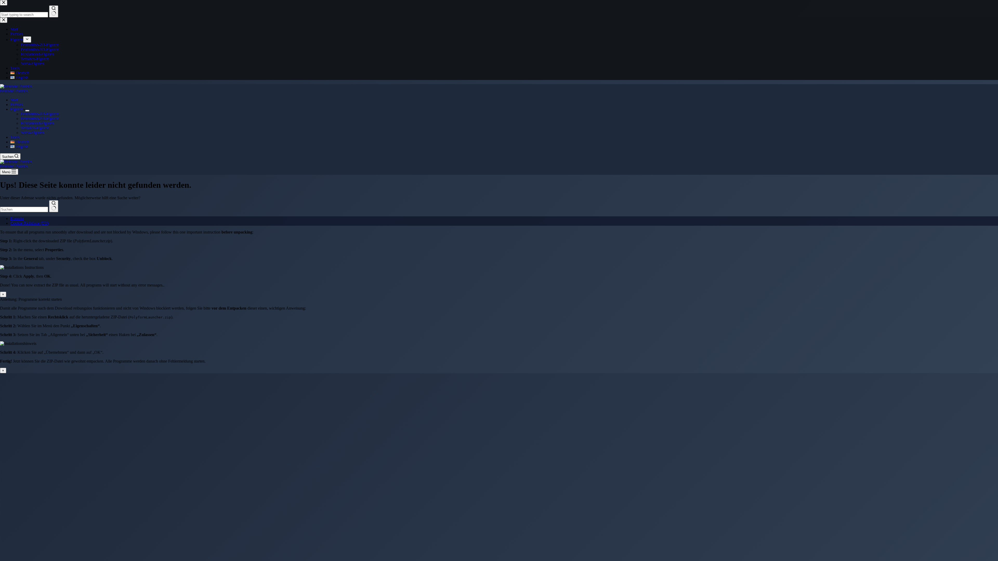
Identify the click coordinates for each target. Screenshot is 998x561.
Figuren (16, 109)
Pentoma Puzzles (14, 91)
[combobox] (24, 209)
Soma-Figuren (32, 132)
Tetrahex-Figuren (35, 128)
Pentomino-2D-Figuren (40, 114)
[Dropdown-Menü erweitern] (27, 110)
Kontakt (17, 218)
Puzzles (16, 104)
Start (14, 100)
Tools (14, 137)
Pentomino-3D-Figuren (40, 118)
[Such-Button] (53, 206)
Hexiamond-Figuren (37, 123)
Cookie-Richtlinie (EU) (29, 223)
